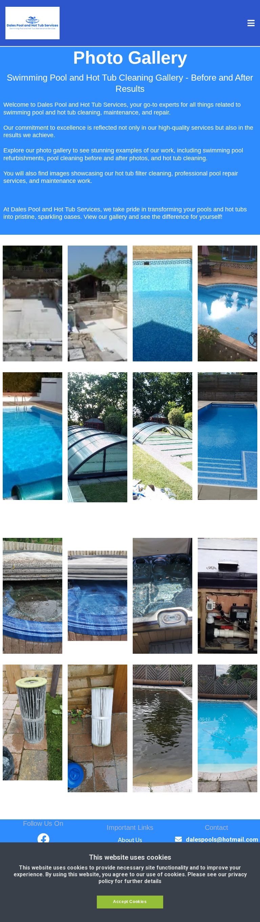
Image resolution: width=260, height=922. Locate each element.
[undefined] (43, 839)
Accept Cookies (130, 901)
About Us (130, 839)
